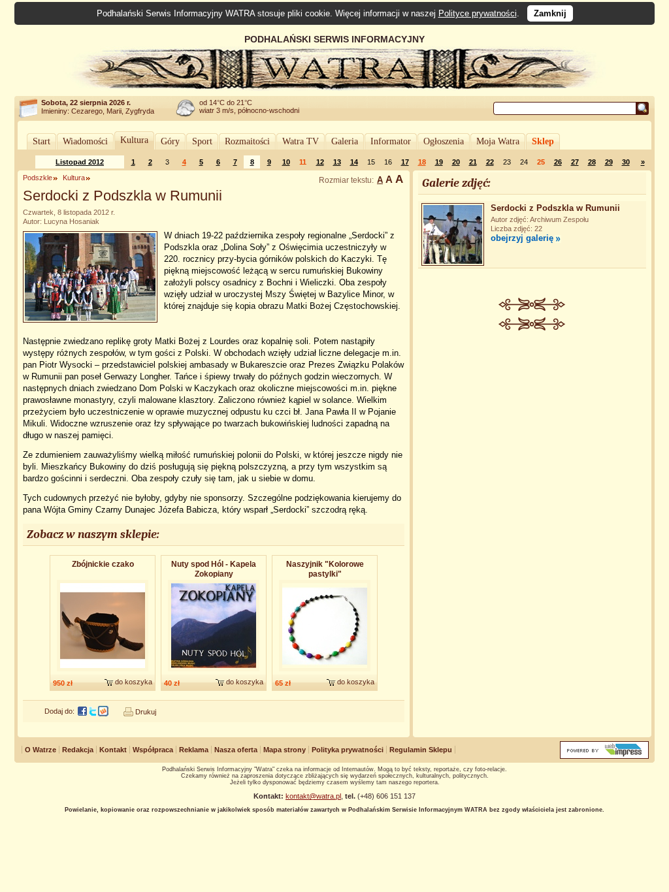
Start (41, 141)
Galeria (344, 141)
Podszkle (37, 178)
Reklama (193, 750)
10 (286, 162)
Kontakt (113, 750)
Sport (202, 141)
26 (558, 162)
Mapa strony (284, 750)
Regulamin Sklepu (420, 750)
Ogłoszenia (443, 141)
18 (422, 162)
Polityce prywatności (477, 13)
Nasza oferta (235, 750)
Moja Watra (497, 141)
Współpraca (153, 750)
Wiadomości (85, 141)
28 (592, 162)
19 (439, 162)
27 (575, 162)
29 (609, 162)
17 (405, 162)
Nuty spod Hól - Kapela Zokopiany (213, 569)
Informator (390, 141)
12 (320, 162)
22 (490, 162)
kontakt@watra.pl (313, 796)
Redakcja (77, 750)
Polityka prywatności (347, 750)
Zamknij (550, 13)
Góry (170, 141)
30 (626, 162)
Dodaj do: (59, 711)
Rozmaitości (247, 141)
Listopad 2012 (80, 162)
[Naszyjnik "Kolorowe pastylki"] (324, 672)
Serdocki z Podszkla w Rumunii (555, 208)
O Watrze (40, 750)
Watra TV (300, 141)
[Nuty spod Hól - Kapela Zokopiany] (213, 672)
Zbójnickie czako (103, 564)
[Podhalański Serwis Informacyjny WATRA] (334, 87)
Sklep (543, 141)
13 (337, 162)
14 (354, 162)
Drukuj (145, 712)
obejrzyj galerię (522, 238)
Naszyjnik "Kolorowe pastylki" (325, 569)
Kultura (134, 140)
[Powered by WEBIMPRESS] (604, 756)
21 (473, 162)
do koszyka (133, 682)
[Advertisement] (532, 428)
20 (456, 162)
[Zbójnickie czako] (102, 672)
